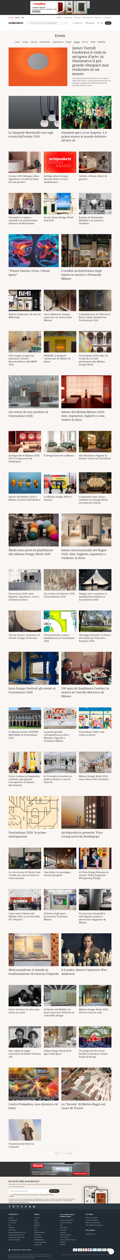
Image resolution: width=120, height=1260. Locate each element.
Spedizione (63, 1232)
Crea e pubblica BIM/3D (92, 1220)
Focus (35, 1230)
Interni (34, 42)
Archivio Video (38, 1237)
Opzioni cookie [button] (69, 1254)
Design (25, 42)
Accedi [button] (108, 23)
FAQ (10, 1225)
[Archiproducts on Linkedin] (34, 1206)
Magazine (37, 1225)
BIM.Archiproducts (39, 1239)
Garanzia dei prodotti (65, 1235)
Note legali (63, 1242)
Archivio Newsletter (39, 1232)
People (68, 42)
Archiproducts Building (40, 1242)
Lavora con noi (12, 1230)
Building (101, 42)
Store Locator (63, 1227)
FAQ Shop (62, 1244)
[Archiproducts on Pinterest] (18, 1206)
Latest (17, 42)
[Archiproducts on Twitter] (22, 1206)
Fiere (35, 1227)
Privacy (63, 1254)
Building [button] (17, 17)
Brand (35, 1220)
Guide (92, 42)
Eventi (77, 42)
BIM (22, 17)
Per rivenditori (77, 17)
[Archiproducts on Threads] (26, 1206)
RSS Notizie (95, 1254)
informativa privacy (37, 1199)
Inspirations (58, 42)
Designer (36, 1222)
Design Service (98, 17)
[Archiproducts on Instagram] (14, 1206)
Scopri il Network (13, 1220)
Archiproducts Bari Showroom (16, 1235)
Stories (85, 42)
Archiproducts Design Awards (16, 1237)
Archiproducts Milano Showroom (17, 1232)
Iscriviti (55, 1191)
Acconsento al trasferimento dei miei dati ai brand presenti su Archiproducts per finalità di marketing (31, 1195)
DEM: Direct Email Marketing (93, 1222)
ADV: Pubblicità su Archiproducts (94, 1225)
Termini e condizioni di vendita (68, 1239)
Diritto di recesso (64, 1237)
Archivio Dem (37, 1235)
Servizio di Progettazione (66, 1220)
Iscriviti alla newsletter (14, 1239)
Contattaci (11, 1227)
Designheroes (38, 1244)
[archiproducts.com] (16, 23)
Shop (61, 1225)
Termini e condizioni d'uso (85, 1254)
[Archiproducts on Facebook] (10, 1206)
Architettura (45, 42)
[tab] (61, 17)
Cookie (76, 1254)
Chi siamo (11, 1218)
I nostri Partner (12, 1222)
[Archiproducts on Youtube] (30, 1206)
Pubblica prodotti (68, 17)
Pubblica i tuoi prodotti (92, 1218)
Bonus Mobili (63, 1230)
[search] (28, 23)
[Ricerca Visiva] (66, 23)
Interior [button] (11, 17)
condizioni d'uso (28, 1199)
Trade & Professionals (87, 17)
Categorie (37, 1218)
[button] (59, 17)
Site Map (109, 1254)
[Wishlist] (98, 23)
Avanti (69, 1153)
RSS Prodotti (103, 1254)
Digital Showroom (90, 1234)
